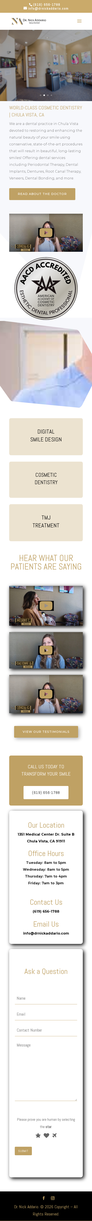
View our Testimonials (46, 732)
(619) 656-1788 (46, 4)
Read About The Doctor (42, 194)
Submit (23, 1151)
